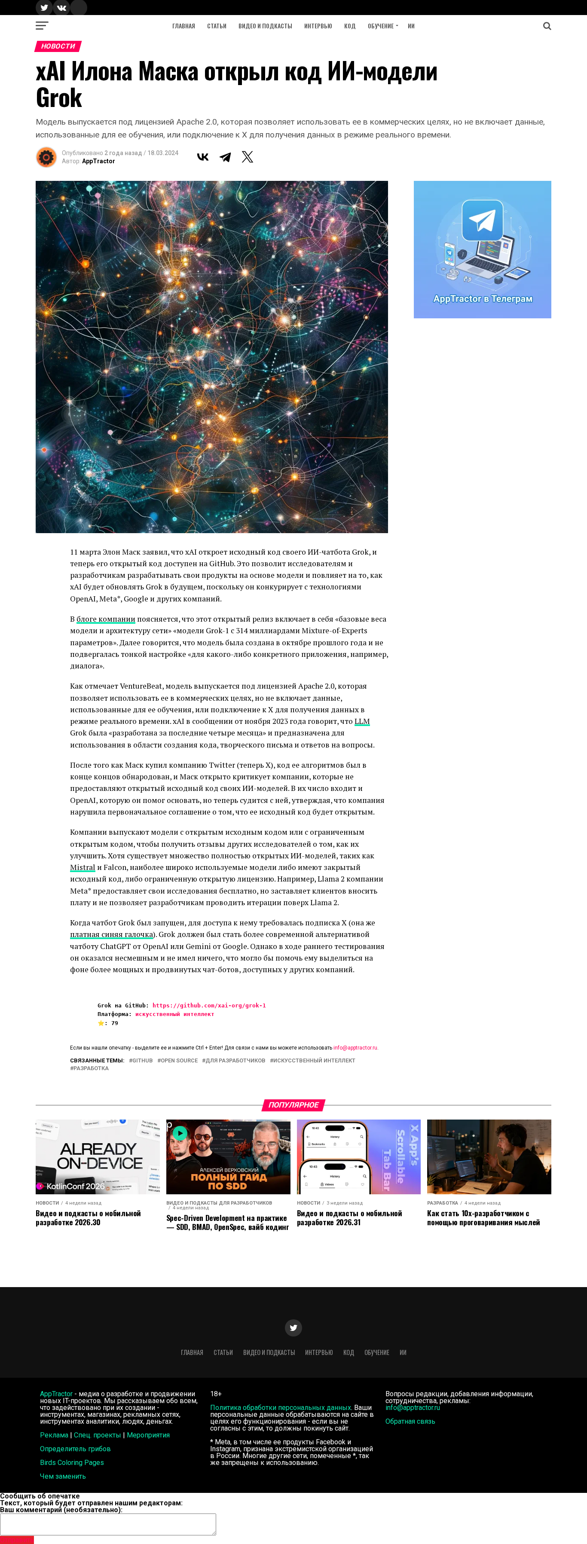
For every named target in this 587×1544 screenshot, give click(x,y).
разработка (91, 1068)
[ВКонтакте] (203, 156)
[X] (247, 156)
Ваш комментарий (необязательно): (61, 1510)
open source (179, 1061)
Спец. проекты (97, 1435)
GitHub (142, 1061)
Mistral (82, 867)
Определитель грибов (75, 1449)
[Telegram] (225, 156)
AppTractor (98, 161)
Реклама (54, 1435)
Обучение (381, 25)
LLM (362, 721)
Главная (183, 25)
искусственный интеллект (174, 1014)
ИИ (411, 25)
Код (350, 25)
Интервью (318, 25)
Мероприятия (148, 1435)
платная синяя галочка (111, 934)
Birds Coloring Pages (72, 1463)
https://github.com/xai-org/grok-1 (209, 1005)
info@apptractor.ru (355, 1048)
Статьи (216, 25)
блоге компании (105, 619)
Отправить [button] (17, 1540)
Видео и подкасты (265, 25)
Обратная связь (410, 1421)
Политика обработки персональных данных (280, 1408)
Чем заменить (63, 1476)
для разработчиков (235, 1061)
